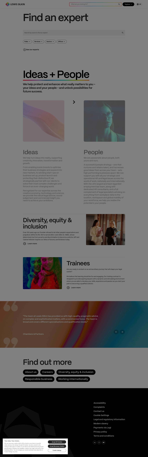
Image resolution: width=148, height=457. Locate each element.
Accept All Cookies (57, 442)
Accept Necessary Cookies (57, 446)
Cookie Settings (57, 450)
